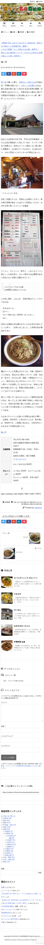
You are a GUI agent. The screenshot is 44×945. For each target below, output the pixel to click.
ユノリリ (4, 890)
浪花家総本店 (6, 913)
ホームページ (20, 459)
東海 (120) (7, 827)
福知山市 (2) (11, 844)
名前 (3, 726)
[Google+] (14, 74)
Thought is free (34, 940)
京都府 (22, 32)
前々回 (3, 82)
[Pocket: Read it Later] (24, 74)
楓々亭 (3, 432)
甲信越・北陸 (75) (9, 825)
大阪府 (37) (9, 849)
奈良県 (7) (8, 853)
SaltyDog (38, 508)
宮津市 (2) (10, 842)
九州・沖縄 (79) (9, 860)
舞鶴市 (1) (10, 847)
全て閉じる (11, 816)
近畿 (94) (6, 829)
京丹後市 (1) (11, 836)
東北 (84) (6, 820)
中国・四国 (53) (9, 857)
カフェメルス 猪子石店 (9, 919)
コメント (4, 702)
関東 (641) (7, 822)
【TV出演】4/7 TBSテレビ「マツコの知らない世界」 (20, 894)
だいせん (17, 610)
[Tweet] (3, 74)
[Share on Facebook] (8, 74)
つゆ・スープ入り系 (19, 502)
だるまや (17, 594)
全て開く (4, 816)
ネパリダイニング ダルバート (26, 578)
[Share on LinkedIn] (19, 74)
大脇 (2, 922)
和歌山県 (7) (9, 855)
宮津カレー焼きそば (27, 82)
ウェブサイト (5, 746)
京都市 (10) (11, 840)
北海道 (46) (7, 818)
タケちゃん (5, 916)
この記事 (30, 85)
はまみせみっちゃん (22, 626)
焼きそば (39, 504)
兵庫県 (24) (9, 851)
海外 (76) (6, 862)
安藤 (2, 887)
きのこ (3, 897)
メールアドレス (7, 736)
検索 (2, 869)
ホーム (5, 32)
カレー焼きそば (31, 502)
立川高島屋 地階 (7, 906)
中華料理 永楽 (19, 642)
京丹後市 (32, 32)
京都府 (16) (9, 833)
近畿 (13, 32)
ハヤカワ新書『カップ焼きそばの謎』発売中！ (20, 49)
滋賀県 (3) (9, 831)
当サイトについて (7, 909)
